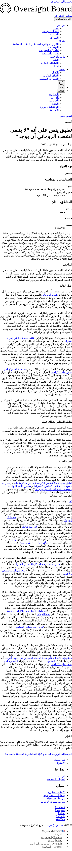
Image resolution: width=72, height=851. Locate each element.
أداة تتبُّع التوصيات (49, 50)
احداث (55, 66)
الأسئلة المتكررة (56, 792)
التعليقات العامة (50, 63)
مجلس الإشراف (54, 825)
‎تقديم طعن (66, 115)
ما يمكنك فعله (57, 56)
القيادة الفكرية (51, 75)
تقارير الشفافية (50, 53)
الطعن (55, 59)
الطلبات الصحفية (56, 779)
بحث (61, 87)
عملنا (56, 28)
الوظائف (60, 776)
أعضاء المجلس (50, 31)
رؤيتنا (62, 69)
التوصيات (53, 47)
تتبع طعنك (59, 759)
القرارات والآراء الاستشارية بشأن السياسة (36, 44)
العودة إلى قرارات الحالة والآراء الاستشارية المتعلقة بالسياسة (38, 754)
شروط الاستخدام (56, 798)
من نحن (61, 25)
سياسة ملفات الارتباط (53, 801)
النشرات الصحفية (49, 78)
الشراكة (54, 37)
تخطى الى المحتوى (61, 1)
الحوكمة (54, 34)
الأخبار (55, 72)
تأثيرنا (62, 40)
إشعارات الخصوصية (54, 795)
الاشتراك (60, 763)
